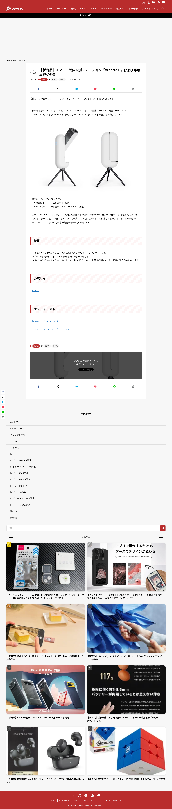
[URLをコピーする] (133, 89)
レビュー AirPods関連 (20, 460)
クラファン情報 (17, 435)
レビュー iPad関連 (19, 473)
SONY (54, 79)
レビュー (14, 454)
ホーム (53, 801)
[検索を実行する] (163, 528)
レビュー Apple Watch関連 (23, 467)
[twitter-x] (143, 2)
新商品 (44, 79)
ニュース (14, 447)
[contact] (163, 2)
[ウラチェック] (14, 8)
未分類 (13, 518)
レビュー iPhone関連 (20, 479)
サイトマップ (96, 801)
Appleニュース (17, 428)
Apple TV (14, 422)
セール (13, 441)
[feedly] (153, 2)
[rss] (158, 2)
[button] (39, 89)
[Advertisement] (86, 37)
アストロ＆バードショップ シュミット (50, 329)
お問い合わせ (64, 801)
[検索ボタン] (163, 8)
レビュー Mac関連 (19, 486)
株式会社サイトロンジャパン (46, 321)
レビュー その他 (18, 492)
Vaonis (35, 290)
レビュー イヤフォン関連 (22, 498)
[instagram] (148, 2)
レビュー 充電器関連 (20, 505)
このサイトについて (80, 801)
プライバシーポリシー (112, 801)
